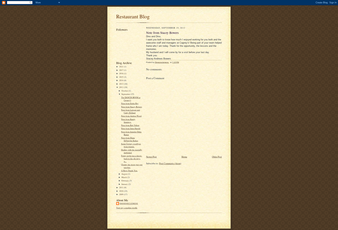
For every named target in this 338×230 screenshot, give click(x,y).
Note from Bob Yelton (130, 125)
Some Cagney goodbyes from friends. (131, 145)
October (125, 90)
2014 (121, 80)
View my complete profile (126, 207)
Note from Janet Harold (130, 128)
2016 (121, 73)
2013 (121, 83)
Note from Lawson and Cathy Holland (130, 111)
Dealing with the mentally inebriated (131, 151)
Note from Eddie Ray (130, 103)
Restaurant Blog (133, 16)
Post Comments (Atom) (170, 163)
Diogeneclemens (129, 203)
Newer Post (151, 156)
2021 (121, 66)
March (124, 177)
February (125, 180)
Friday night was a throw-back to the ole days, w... (131, 158)
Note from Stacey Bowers (131, 106)
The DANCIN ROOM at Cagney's (130, 99)
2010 (121, 191)
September (126, 94)
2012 (121, 87)
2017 (121, 70)
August (124, 174)
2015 (121, 77)
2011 (121, 187)
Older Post (217, 156)
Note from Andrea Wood (131, 116)
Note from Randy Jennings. (128, 120)
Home (184, 156)
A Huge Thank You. (129, 170)
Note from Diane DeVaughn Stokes (129, 139)
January (124, 184)
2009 (121, 194)
